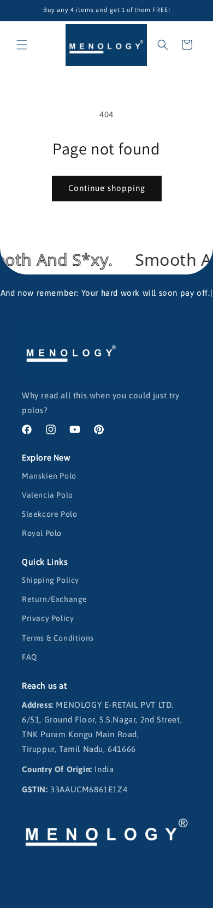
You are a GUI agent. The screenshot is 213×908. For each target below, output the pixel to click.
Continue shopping (106, 188)
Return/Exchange (54, 599)
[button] (22, 45)
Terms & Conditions (58, 638)
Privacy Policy (48, 618)
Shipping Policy (50, 580)
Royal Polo (42, 533)
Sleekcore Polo (49, 514)
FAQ (29, 657)
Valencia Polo (47, 495)
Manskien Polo (49, 475)
